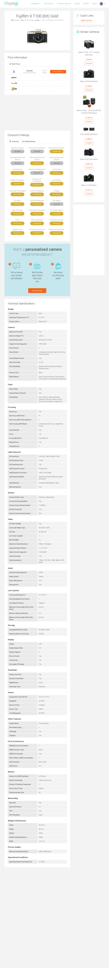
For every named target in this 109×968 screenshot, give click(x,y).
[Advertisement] (37, 112)
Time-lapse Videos (56, 210)
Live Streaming (17, 169)
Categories (35, 4)
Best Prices (16, 64)
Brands (77, 4)
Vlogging (57, 191)
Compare (89, 63)
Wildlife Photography (17, 180)
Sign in (94, 4)
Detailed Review (29, 141)
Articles (86, 4)
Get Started (37, 290)
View (58, 72)
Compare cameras (64, 4)
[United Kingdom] (101, 3)
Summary (15, 141)
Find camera (48, 4)
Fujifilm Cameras (86, 20)
